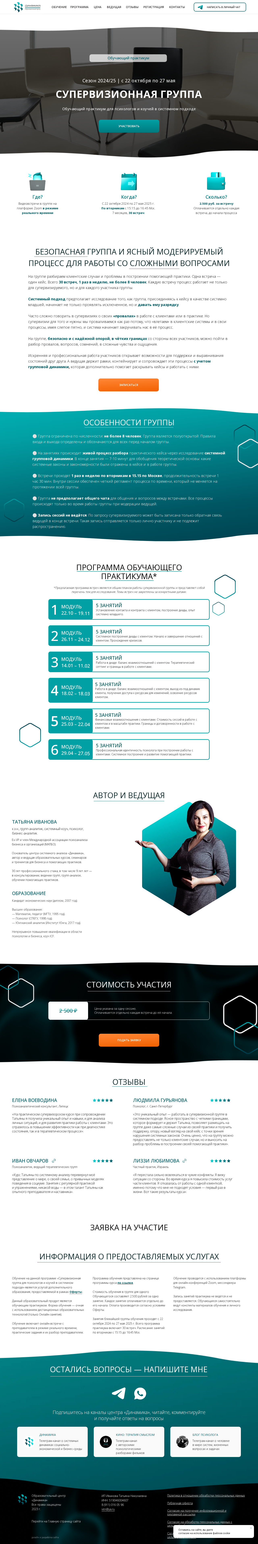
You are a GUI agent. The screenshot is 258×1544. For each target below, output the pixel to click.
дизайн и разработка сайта (45, 1537)
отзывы (132, 7)
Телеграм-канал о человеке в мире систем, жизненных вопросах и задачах (211, 1445)
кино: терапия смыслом (135, 1435)
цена (97, 7)
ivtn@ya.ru (108, 1509)
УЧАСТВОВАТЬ (129, 126)
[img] (106, 1442)
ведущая (114, 7)
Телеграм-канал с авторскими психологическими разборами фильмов (130, 1447)
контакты (177, 7)
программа (79, 7)
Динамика (47, 1435)
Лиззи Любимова (156, 1160)
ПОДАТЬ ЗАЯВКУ (129, 1040)
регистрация (153, 7)
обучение (59, 7)
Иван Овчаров (30, 1160)
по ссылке (125, 1283)
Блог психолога (205, 1435)
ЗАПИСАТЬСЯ (128, 385)
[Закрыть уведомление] (251, 1528)
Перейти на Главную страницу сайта (56, 1521)
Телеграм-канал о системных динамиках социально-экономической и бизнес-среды (60, 1445)
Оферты (76, 1292)
